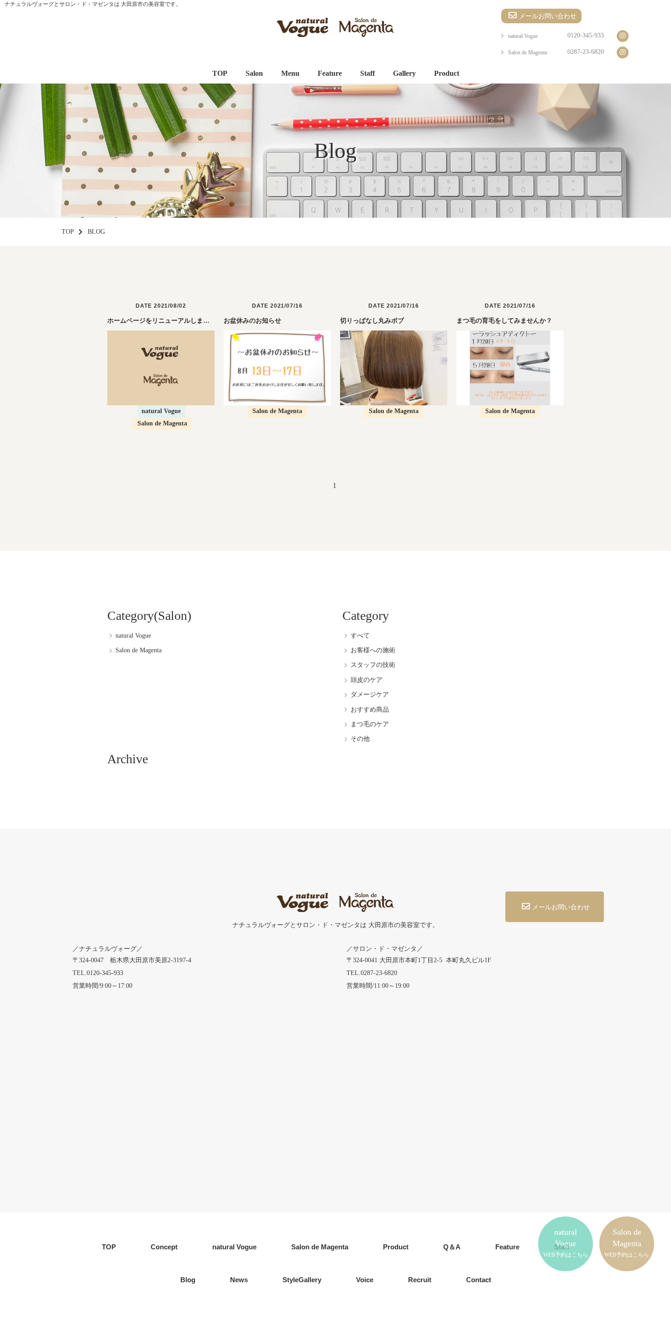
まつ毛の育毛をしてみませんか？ (504, 320)
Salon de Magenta (527, 52)
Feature (330, 73)
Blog (187, 1280)
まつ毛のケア (370, 724)
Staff (367, 73)
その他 (360, 738)
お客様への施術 (373, 650)
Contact (478, 1280)
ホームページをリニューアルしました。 (164, 320)
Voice (364, 1280)
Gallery (404, 73)
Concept (164, 1247)
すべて (360, 635)
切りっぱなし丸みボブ (372, 320)
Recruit (419, 1280)
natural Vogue (523, 36)
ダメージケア (370, 694)
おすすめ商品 (370, 709)
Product (446, 73)
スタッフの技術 (373, 664)
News (239, 1280)
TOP (219, 73)
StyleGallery (302, 1280)
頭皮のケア (367, 679)
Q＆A (452, 1247)
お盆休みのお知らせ (252, 320)
